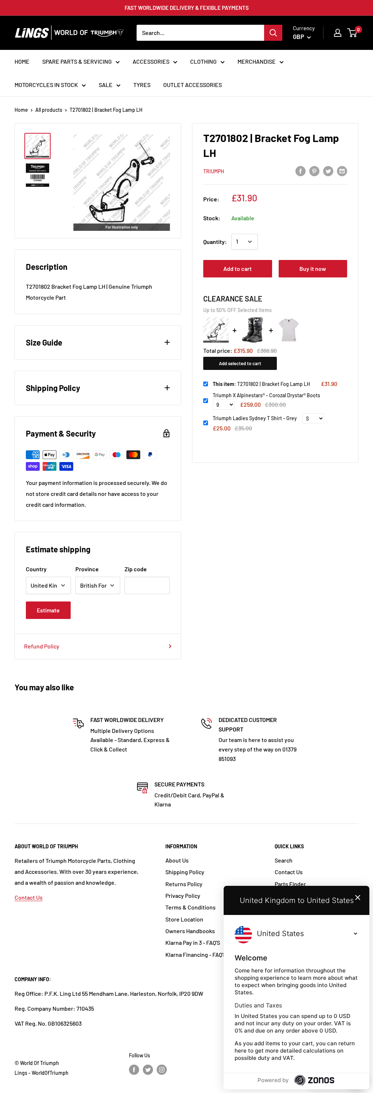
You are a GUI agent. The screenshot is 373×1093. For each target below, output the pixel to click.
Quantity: (215, 241)
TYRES (141, 84)
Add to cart (237, 268)
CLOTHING (203, 61)
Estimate (48, 610)
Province (87, 568)
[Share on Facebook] (300, 170)
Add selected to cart (240, 363)
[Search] (273, 33)
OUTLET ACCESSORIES (192, 84)
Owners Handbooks (190, 930)
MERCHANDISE (256, 61)
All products (48, 110)
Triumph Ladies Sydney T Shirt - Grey (255, 418)
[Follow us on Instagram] (162, 1069)
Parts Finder (290, 883)
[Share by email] (342, 170)
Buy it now (312, 268)
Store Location (184, 919)
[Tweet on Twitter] (328, 170)
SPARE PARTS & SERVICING (77, 61)
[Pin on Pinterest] (314, 170)
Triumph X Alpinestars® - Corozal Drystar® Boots (266, 395)
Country (36, 568)
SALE (106, 84)
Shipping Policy (184, 871)
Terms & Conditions (190, 907)
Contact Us (29, 897)
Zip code (136, 568)
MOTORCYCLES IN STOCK (46, 84)
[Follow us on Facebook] (134, 1069)
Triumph (213, 171)
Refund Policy (41, 646)
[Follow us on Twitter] (148, 1069)
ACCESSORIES (151, 61)
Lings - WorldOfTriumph (41, 1073)
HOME (22, 61)
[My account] (337, 33)
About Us (177, 860)
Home (21, 110)
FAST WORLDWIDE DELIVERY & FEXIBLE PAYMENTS (187, 7)
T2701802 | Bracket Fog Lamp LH (261, 384)
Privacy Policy (182, 895)
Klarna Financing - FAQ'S (195, 954)
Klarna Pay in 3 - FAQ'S (192, 942)
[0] (352, 32)
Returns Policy (184, 883)
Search (283, 860)
